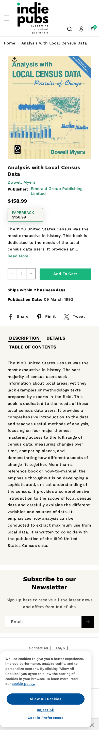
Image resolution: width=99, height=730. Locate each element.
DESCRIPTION (24, 338)
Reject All (46, 710)
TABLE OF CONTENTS (32, 347)
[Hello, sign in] (81, 29)
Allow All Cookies (45, 699)
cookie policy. (23, 683)
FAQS (60, 648)
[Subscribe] (87, 622)
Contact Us (38, 648)
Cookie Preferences (45, 718)
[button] (9, 18)
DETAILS (55, 338)
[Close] (92, 724)
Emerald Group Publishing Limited (56, 191)
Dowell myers (22, 182)
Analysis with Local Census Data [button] (54, 43)
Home (9, 43)
